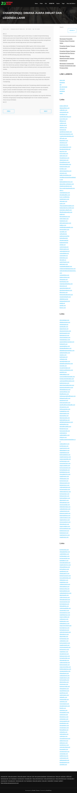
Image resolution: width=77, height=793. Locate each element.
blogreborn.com (64, 140)
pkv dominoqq (63, 87)
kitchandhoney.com (65, 216)
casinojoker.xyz (64, 255)
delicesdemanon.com (65, 223)
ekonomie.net (63, 286)
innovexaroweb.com (65, 647)
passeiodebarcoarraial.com (67, 341)
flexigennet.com (64, 428)
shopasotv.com (64, 279)
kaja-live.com (63, 151)
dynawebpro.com (64, 725)
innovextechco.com (65, 612)
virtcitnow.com (63, 142)
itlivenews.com (64, 292)
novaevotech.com (64, 610)
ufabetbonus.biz (64, 299)
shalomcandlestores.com (66, 370)
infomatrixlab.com (64, 660)
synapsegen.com (64, 727)
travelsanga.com (64, 281)
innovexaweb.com (64, 721)
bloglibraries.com (64, 394)
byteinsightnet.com (65, 591)
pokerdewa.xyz (64, 257)
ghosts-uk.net (63, 125)
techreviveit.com (64, 480)
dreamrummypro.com (65, 331)
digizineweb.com (64, 595)
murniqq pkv (20, 778)
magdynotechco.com (65, 564)
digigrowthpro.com (64, 108)
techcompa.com (64, 153)
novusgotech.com (64, 712)
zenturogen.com (64, 719)
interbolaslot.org (64, 324)
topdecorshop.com (64, 277)
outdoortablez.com (64, 435)
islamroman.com (64, 160)
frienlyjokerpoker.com (65, 164)
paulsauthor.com (64, 424)
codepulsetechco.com (65, 593)
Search (61, 27)
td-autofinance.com (65, 162)
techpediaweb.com (65, 470)
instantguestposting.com (66, 283)
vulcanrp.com (63, 173)
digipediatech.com (64, 450)
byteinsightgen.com (65, 498)
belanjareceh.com (64, 335)
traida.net (62, 214)
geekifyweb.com (64, 571)
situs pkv (44, 781)
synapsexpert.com (64, 751)
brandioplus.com (64, 723)
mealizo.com (63, 355)
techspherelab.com (65, 658)
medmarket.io (63, 433)
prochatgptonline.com (65, 147)
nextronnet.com (64, 714)
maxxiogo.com (63, 710)
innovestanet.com (64, 703)
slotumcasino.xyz (64, 249)
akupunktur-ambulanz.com (67, 184)
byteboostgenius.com (65, 669)
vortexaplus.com (64, 734)
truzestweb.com (64, 749)
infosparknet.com (64, 688)
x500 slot (68, 776)
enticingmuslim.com (65, 402)
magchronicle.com (64, 448)
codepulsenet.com (64, 675)
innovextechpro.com (65, 463)
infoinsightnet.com (64, 586)
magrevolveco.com (65, 519)
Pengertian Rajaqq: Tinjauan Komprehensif (67, 47)
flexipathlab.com (64, 730)
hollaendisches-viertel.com (67, 207)
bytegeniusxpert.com (65, 575)
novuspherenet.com (65, 738)
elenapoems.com (64, 407)
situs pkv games (12, 776)
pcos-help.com (63, 118)
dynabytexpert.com (65, 706)
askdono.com (63, 127)
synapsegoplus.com (65, 671)
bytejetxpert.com (64, 533)
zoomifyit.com (63, 764)
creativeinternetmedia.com (67, 136)
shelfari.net (62, 244)
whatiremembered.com (66, 186)
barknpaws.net (63, 357)
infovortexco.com (64, 634)
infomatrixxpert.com (65, 599)
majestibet (50, 781)
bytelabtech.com (64, 560)
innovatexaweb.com (65, 562)
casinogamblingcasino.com (67, 381)
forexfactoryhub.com (65, 149)
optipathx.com (63, 697)
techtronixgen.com (64, 461)
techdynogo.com (64, 446)
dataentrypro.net (64, 328)
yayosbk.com (63, 231)
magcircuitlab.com (64, 617)
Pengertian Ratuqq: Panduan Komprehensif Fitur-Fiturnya (67, 52)
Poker (29, 29)
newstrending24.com (65, 296)
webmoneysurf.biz (64, 236)
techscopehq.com (64, 680)
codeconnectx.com (65, 597)
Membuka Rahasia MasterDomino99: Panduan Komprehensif (67, 58)
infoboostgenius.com (65, 491)
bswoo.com (63, 307)
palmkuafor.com (64, 326)
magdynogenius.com (65, 457)
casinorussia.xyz (64, 247)
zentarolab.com (64, 753)
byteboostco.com (64, 621)
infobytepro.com (64, 580)
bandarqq (62, 82)
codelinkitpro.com (64, 554)
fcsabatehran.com (64, 411)
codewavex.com (64, 619)
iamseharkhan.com (65, 346)
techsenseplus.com (65, 489)
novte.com (62, 203)
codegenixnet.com (64, 511)
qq (10, 778)
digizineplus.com (64, 682)
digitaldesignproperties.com (67, 350)
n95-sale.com (63, 138)
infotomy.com (63, 437)
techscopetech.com (65, 643)
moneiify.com (63, 365)
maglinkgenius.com (65, 614)
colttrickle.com (63, 110)
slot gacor (62, 89)
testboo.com (63, 225)
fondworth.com (63, 344)
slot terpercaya (51, 776)
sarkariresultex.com (65, 352)
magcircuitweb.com (65, 465)
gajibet (60, 781)
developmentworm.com (66, 290)
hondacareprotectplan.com (67, 378)
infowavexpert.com (65, 483)
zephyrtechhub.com (65, 747)
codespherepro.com (65, 509)
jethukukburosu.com (65, 389)
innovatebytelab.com (65, 578)
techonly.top (63, 129)
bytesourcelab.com (65, 686)
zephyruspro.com (64, 695)
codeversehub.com (65, 662)
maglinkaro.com (64, 651)
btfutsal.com (63, 121)
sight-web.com (63, 155)
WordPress (48, 790)
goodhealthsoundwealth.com (67, 404)
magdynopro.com (64, 476)
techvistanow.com (64, 604)
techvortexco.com (64, 569)
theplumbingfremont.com (66, 294)
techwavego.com (64, 638)
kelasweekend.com (65, 301)
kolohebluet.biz (64, 238)
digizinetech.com (64, 500)
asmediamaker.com (65, 361)
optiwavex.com (64, 743)
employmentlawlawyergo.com (67, 268)
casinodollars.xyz (64, 253)
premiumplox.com (64, 229)
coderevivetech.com (65, 517)
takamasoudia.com (65, 417)
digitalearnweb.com (65, 322)
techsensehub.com (65, 558)
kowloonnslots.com (65, 166)
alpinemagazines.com (65, 171)
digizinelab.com (64, 636)
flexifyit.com (63, 708)
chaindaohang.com (65, 192)
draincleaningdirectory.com (67, 385)
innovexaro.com (64, 684)
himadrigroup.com (64, 158)
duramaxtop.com (64, 415)
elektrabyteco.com (64, 623)
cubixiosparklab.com (65, 608)
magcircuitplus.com (65, 526)
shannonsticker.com (65, 337)
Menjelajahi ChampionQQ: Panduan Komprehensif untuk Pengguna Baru (67, 66)
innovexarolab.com (65, 504)
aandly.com (63, 305)
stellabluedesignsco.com (66, 422)
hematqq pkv (28, 778)
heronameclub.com (65, 431)
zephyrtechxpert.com (65, 632)
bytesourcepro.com (65, 656)
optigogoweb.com (64, 760)
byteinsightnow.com (65, 515)
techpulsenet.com (64, 630)
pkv (61, 84)
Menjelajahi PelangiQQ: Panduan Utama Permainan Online (67, 41)
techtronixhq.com (64, 549)
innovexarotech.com (65, 522)
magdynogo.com (64, 537)
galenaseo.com (64, 264)
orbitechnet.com (64, 740)
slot (33, 776)
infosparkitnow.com (65, 567)
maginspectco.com (65, 535)
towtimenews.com (64, 383)
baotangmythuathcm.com (66, 387)
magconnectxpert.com (65, 625)
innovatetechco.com (65, 474)
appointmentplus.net (65, 288)
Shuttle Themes (36, 790)
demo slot (62, 80)
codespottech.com (64, 443)
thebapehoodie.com (65, 398)
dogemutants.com (64, 413)
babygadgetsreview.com (66, 181)
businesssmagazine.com (66, 134)
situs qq (29, 776)
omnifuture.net (63, 114)
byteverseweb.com (65, 664)
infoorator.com (63, 201)
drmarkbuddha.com (65, 194)
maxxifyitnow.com (64, 690)
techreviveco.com (64, 649)
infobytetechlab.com (65, 506)
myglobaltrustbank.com (66, 266)
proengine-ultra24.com (66, 210)
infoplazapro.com (64, 478)
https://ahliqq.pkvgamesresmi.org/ (10, 783)
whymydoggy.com (64, 320)
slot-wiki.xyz (63, 260)
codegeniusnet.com (65, 584)
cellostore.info (63, 359)
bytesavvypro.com (64, 496)
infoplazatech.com (64, 573)
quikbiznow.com (64, 756)
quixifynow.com (64, 693)
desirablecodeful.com (65, 426)
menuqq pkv (4, 776)
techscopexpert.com (65, 467)
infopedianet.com (64, 673)
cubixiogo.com (63, 736)
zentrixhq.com (63, 701)
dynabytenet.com (64, 654)
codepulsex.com (64, 640)
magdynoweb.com (64, 645)
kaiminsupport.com (65, 333)
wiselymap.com (64, 144)
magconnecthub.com (65, 667)
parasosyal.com (64, 400)
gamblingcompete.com (66, 131)
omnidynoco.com (64, 745)
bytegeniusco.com (64, 485)
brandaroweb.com (64, 762)
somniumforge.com (65, 391)
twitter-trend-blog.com (65, 175)
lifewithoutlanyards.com (66, 212)
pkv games (37, 29)
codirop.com (63, 123)
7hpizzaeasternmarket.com (67, 205)
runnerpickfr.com (64, 112)
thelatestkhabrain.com (65, 348)
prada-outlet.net (64, 105)
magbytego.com (64, 582)
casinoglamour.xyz (65, 251)
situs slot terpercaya (38, 778)
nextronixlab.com (64, 699)
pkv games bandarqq (40, 776)
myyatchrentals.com (65, 367)
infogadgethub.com (65, 551)
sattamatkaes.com (64, 374)
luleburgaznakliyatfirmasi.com (67, 396)
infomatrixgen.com (64, 502)
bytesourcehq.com (64, 588)
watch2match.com (64, 262)
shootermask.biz (64, 240)
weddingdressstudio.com (66, 227)
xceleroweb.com (64, 758)
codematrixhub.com (65, 487)
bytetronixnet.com (64, 530)
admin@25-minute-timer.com (18, 29)
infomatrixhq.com (64, 606)
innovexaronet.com (65, 601)
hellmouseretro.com (65, 409)
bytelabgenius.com (65, 472)
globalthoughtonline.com (66, 363)
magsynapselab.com (65, 459)
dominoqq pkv (4, 778)
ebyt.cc (61, 190)
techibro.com (63, 168)
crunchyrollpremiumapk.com (67, 376)
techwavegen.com (64, 493)
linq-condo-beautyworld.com (67, 188)
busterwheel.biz (64, 242)
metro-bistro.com (64, 218)
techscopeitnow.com (65, 528)
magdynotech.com (64, 677)
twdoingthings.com (65, 420)
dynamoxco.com (64, 716)
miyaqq (56, 781)
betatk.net (62, 303)
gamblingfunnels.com (65, 116)
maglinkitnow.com (64, 452)
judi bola (63, 776)
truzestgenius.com (64, 627)
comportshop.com (64, 275)
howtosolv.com (64, 220)
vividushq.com (63, 732)
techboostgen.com (64, 556)
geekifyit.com (63, 372)
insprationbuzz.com (65, 339)
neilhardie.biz (63, 234)
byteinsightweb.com (65, 454)
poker (61, 93)
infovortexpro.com (64, 524)
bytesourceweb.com (65, 513)
